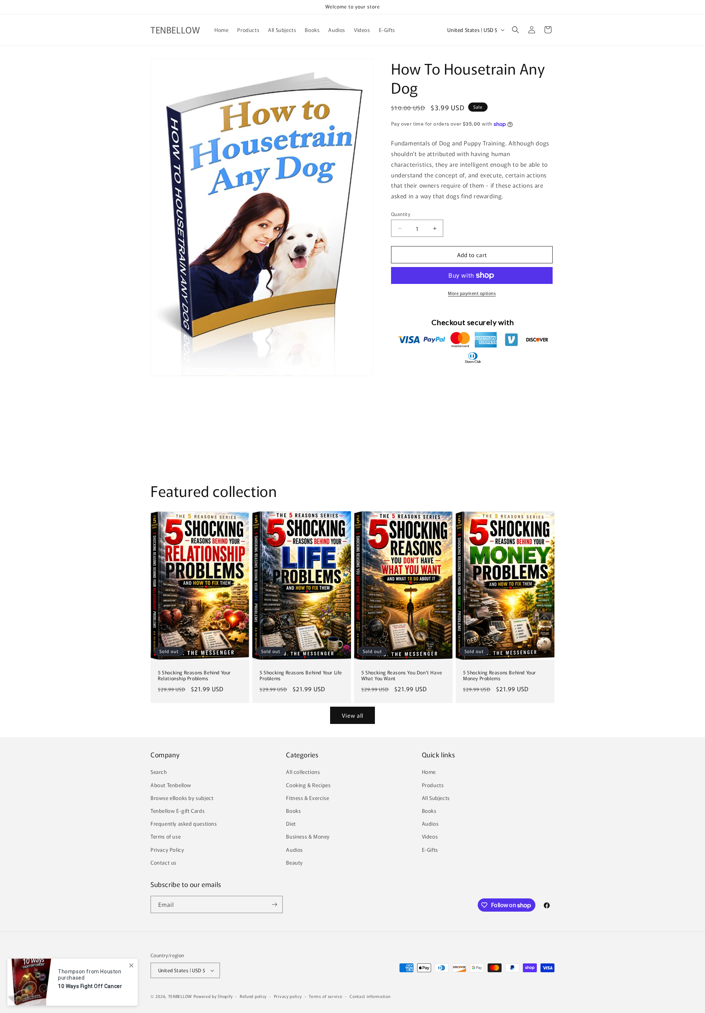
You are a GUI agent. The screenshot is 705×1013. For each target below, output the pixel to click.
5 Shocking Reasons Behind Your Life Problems (301, 675)
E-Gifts (430, 849)
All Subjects (436, 797)
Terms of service (325, 996)
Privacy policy (288, 996)
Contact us (164, 862)
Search (159, 771)
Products (433, 785)
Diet (291, 823)
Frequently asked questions (184, 823)
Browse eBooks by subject (182, 797)
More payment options (472, 293)
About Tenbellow (171, 785)
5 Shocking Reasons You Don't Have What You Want (401, 675)
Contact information (370, 996)
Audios (294, 849)
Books (293, 810)
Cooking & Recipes (308, 785)
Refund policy (253, 996)
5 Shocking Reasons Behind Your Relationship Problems (194, 675)
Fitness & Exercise (307, 797)
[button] (515, 30)
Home (429, 771)
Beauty (294, 862)
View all (352, 715)
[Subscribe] (274, 904)
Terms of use (166, 836)
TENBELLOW (180, 996)
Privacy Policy (167, 849)
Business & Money (308, 836)
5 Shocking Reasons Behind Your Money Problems (499, 675)
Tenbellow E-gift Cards (178, 810)
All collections (303, 771)
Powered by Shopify (213, 996)
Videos (430, 836)
